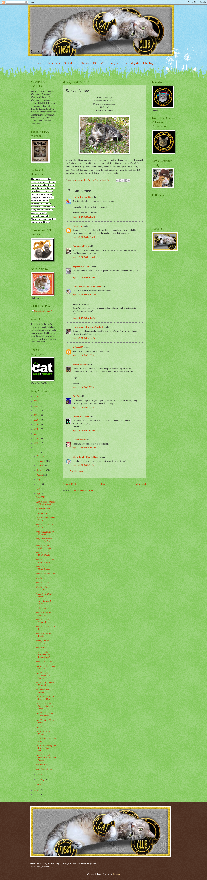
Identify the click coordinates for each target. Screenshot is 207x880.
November (41, 460)
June (39, 484)
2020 (36, 419)
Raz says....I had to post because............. (45, 667)
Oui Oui (76, 396)
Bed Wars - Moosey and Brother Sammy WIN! (46, 748)
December (41, 456)
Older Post (139, 484)
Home (38, 63)
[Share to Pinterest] (128, 180)
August (40, 474)
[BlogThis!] (120, 180)
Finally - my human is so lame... (45, 642)
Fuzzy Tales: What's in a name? (46, 595)
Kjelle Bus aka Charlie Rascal (86, 456)
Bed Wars (40, 726)
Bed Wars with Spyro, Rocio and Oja (45, 697)
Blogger (116, 874)
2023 (36, 405)
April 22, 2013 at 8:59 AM (84, 257)
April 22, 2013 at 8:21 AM (84, 216)
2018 (36, 429)
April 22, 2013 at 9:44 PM (83, 407)
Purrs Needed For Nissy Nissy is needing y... (46, 503)
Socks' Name (41, 608)
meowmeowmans (80, 364)
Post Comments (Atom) (84, 490)
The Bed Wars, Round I (45, 764)
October (40, 465)
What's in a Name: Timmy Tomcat (43, 621)
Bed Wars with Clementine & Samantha (43, 675)
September (41, 470)
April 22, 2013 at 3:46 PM (83, 355)
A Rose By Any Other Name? (45, 602)
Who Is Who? (41, 647)
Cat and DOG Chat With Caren (87, 286)
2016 (36, 438)
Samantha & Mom (81, 416)
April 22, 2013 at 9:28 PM (83, 387)
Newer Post (69, 484)
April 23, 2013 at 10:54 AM (84, 447)
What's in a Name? (43, 582)
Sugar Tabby (41, 497)
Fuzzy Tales (78, 225)
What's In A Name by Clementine (45, 533)
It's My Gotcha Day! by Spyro (45, 519)
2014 (36, 447)
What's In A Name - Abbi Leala (44, 614)
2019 (36, 424)
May (39, 488)
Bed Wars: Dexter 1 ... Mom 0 (45, 732)
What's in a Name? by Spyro (45, 526)
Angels (114, 63)
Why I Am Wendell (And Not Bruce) (44, 540)
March (40, 774)
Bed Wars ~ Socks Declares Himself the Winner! (46, 757)
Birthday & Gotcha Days (140, 63)
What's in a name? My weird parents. (45, 561)
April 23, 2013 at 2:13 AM (84, 430)
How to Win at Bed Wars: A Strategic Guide (44, 706)
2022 (36, 410)
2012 (36, 789)
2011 (36, 794)
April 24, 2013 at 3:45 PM (83, 464)
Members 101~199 (92, 63)
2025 (36, 396)
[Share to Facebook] (125, 180)
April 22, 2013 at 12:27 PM (84, 337)
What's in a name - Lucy (46, 573)
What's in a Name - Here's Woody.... (44, 554)
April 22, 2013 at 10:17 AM (84, 294)
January (40, 783)
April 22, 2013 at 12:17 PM (84, 317)
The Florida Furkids (82, 196)
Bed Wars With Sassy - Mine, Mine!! (45, 683)
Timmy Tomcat (80, 439)
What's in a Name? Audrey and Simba (45, 547)
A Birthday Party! (43, 508)
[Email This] (117, 180)
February (41, 779)
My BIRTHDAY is (44, 661)
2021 (36, 415)
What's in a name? (43, 578)
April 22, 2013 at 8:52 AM (84, 236)
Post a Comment (76, 471)
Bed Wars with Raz (44, 768)
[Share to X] (123, 180)
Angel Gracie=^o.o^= (82, 266)
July (39, 479)
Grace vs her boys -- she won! (46, 739)
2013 (36, 452)
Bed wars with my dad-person (45, 690)
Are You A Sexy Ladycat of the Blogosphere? (43, 654)
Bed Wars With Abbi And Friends (44, 714)
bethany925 (78, 347)
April (39, 493)
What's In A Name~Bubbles (43, 568)
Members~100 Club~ (61, 63)
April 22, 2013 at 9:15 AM (84, 277)
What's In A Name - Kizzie (44, 634)
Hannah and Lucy (81, 246)
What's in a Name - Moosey (44, 588)
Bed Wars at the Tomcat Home (46, 721)
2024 (36, 401)
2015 (36, 443)
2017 (36, 433)
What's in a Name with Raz (45, 627)
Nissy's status (41, 513)
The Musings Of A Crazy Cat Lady (88, 326)
